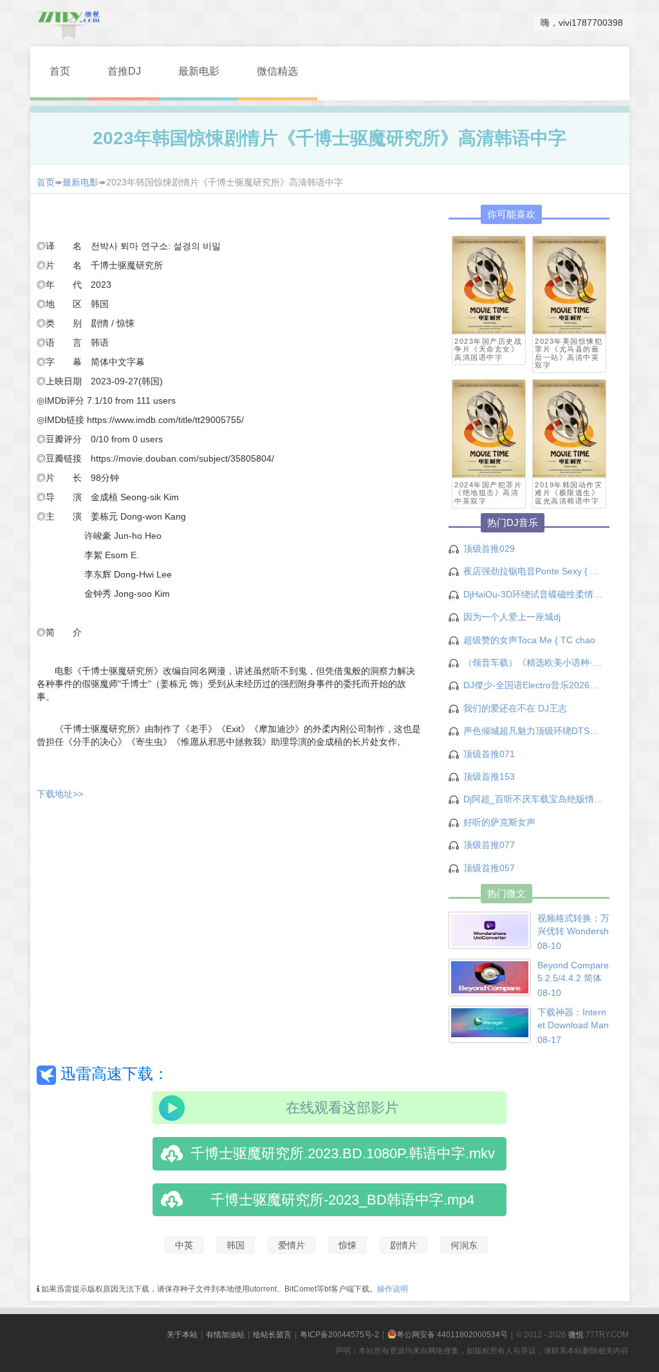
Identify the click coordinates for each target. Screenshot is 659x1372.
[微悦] (68, 22)
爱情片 (291, 1245)
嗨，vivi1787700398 (582, 22)
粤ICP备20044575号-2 (339, 1334)
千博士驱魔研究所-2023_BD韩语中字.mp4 (342, 1200)
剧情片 (403, 1245)
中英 (184, 1245)
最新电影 (198, 71)
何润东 (464, 1245)
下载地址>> (60, 794)
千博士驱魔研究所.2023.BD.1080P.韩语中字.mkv (342, 1153)
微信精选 (277, 71)
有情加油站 (225, 1334)
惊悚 (348, 1245)
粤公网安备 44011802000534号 (452, 1334)
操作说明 (392, 1288)
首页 (60, 71)
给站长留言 (272, 1334)
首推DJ (124, 71)
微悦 (576, 1334)
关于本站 (182, 1334)
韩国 (236, 1245)
